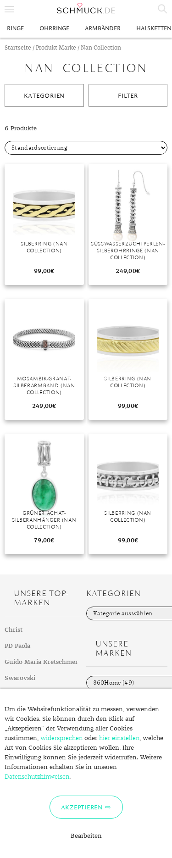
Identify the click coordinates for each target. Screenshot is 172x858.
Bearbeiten (86, 836)
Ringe (15, 28)
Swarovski (20, 678)
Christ (13, 630)
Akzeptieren (82, 807)
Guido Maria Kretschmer (41, 662)
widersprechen (61, 738)
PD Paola (17, 646)
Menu (9, 9)
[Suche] (163, 9)
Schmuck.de (86, 8)
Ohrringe (54, 28)
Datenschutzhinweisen (37, 777)
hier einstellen (119, 738)
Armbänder (103, 28)
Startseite (18, 48)
